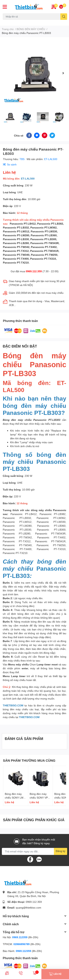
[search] (63, 16)
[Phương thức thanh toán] (25, 330)
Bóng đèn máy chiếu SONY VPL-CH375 (40, 797)
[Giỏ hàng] (61, 6)
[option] (34, 73)
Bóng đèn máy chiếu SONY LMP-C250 (15, 797)
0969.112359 (19, 937)
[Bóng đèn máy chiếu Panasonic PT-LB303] (34, 73)
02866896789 (21, 944)
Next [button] (63, 73)
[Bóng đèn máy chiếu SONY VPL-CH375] (40, 778)
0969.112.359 (34, 271)
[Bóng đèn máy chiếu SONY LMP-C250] (15, 778)
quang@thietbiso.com (28, 907)
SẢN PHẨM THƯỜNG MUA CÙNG (29, 760)
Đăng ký (60, 851)
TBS (22, 159)
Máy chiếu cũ (9, 22)
